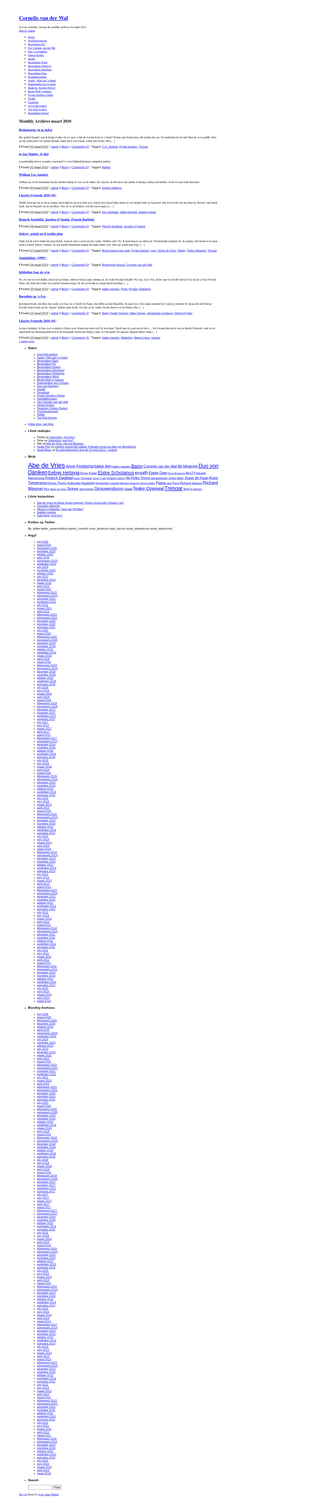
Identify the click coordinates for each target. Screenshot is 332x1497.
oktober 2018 (45, 678)
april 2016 (43, 769)
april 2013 (43, 883)
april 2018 (43, 697)
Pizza (175, 483)
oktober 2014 (45, 826)
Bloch (65, 146)
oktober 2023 (45, 573)
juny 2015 (43, 801)
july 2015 (42, 798)
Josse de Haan (197, 478)
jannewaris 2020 (47, 640)
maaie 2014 (44, 842)
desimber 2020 (46, 621)
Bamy (105, 313)
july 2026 (42, 541)
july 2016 (42, 760)
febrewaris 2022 (47, 592)
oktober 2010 (45, 979)
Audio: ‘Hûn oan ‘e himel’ (42, 80)
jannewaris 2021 (47, 617)
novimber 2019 (46, 646)
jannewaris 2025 (47, 560)
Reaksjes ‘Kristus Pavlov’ (42, 87)
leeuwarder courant (107, 483)
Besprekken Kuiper (38, 113)
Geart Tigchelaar (82, 478)
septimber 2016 (46, 754)
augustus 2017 (46, 719)
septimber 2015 (46, 792)
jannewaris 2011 (47, 969)
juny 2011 (43, 953)
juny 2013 (43, 877)
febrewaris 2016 (47, 776)
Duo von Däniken (37, 51)
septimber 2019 (46, 652)
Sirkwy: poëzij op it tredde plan (41, 233)
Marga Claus (142, 337)
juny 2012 (43, 915)
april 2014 (43, 845)
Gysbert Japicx (116, 478)
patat (169, 483)
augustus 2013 (46, 871)
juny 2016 (43, 763)
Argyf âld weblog (37, 105)
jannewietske (159, 478)
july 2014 (42, 836)
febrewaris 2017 (47, 738)
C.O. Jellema (110, 146)
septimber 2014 (46, 830)
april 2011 (43, 960)
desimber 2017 (46, 709)
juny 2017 (43, 725)
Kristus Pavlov (57, 483)
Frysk (124, 289)
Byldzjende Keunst (113, 265)
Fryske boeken (128, 146)
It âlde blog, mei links (41, 424)
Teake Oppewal (196, 250)
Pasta (161, 483)
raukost (155, 337)
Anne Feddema (80, 466)
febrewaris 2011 (47, 966)
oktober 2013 (45, 864)
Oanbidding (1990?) (33, 257)
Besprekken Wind (37, 62)
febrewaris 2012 (47, 928)
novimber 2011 (46, 937)
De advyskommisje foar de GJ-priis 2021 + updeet (86, 450)
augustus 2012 (46, 909)
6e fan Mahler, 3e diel (34, 154)
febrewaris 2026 (47, 548)
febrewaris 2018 (47, 703)
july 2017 (42, 722)
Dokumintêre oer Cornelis (42, 84)
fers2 (189, 473)
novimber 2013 (46, 861)
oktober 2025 (45, 554)
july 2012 (42, 912)
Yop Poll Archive (37, 109)
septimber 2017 (46, 716)
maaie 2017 (44, 728)
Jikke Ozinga (137, 313)
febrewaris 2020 (47, 636)
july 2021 (42, 605)
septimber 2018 (46, 681)
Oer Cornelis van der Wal (41, 48)
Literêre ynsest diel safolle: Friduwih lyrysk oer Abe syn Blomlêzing (95, 446)
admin (55, 146)
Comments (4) (80, 337)
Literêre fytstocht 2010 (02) (37, 195)
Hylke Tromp (140, 478)
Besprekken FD (36, 44)
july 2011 (42, 950)
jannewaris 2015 (47, 817)
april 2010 (43, 998)
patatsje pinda (147, 212)
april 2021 (43, 611)
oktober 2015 (45, 788)
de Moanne (188, 466)
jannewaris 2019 (47, 668)
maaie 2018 (44, 693)
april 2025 (43, 557)
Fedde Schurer (119, 313)
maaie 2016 (44, 766)
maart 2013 (44, 887)
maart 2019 (44, 662)
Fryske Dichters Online (40, 95)
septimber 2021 (46, 602)
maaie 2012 (44, 918)
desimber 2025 (46, 551)
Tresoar (143, 146)
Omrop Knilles (36, 55)
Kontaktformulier (37, 77)
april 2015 (43, 807)
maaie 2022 (44, 583)
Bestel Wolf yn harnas (39, 91)
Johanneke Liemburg (160, 313)
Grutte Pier (43, 446)
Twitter (31, 98)
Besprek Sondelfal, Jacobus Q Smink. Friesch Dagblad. (57, 219)
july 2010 (42, 988)
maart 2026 (44, 545)
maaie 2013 (44, 880)
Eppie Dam (158, 473)
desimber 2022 (46, 579)
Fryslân (133, 289)
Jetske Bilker (176, 478)
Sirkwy (181, 250)
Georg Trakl (99, 478)
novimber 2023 (46, 570)
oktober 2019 (45, 649)
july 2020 (42, 630)
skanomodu (86, 489)
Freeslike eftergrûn (48, 506)
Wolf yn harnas (192, 489)
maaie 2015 (44, 804)
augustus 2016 (46, 757)
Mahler (106, 167)
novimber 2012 (46, 899)
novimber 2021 (46, 598)
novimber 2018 (46, 674)
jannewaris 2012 (47, 931)
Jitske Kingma (128, 212)
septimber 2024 (46, 564)
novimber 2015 (46, 785)
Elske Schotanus (116, 472)
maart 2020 (44, 633)
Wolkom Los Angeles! (33, 174)
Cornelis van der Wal (43, 17)
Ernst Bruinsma (176, 473)
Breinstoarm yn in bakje (35, 129)
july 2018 (42, 687)
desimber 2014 (46, 820)
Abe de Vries (46, 465)
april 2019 (43, 659)
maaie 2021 (44, 608)
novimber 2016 (46, 747)
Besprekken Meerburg (40, 69)
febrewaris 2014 (47, 852)
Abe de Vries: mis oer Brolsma (64, 443)
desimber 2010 (46, 972)
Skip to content (27, 30)
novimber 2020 (46, 624)
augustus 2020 (46, 627)
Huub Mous (44, 450)
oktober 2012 (45, 902)
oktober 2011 (45, 940)
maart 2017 (44, 735)
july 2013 (42, 874)
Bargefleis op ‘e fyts (32, 296)
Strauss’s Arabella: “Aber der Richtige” (60, 509)
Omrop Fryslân (183, 313)
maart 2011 (44, 963)
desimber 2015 (46, 782)
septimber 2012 (46, 906)
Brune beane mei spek (116, 250)
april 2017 (43, 731)
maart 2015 (44, 811)
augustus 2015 (46, 795)
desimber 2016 (46, 744)
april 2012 (43, 921)
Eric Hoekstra (110, 212)
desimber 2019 (46, 643)
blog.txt (23, 1494)
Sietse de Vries (167, 250)
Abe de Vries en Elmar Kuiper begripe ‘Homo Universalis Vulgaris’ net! (80, 503)
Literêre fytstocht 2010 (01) (37, 320)
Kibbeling (145, 289)
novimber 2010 (46, 975)
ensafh (31, 58)
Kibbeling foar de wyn (34, 272)
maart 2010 (44, 1001)
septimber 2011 (46, 944)
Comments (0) (80, 146)
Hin (127, 478)
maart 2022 (44, 589)
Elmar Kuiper (88, 473)
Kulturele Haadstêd (81, 483)
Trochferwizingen (37, 40)
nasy (153, 250)
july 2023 (42, 576)
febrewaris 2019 (47, 665)
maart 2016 (44, 773)
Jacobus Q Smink (134, 226)
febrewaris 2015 (47, 814)
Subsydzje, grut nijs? (62, 437)
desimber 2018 (46, 671)
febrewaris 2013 (47, 890)
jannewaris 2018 (47, 706)
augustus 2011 (46, 947)
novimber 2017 (46, 712)
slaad (128, 489)
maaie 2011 (44, 956)
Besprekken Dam (37, 73)
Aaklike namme (46, 512)
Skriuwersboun (109, 488)
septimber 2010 (46, 982)
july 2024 (42, 567)
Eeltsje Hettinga (112, 188)
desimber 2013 (46, 858)
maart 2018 (44, 700)
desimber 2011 (46, 934)
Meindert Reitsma (129, 483)
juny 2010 (43, 991)
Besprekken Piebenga (39, 66)
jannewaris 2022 (47, 595)
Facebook (33, 102)
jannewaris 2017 (47, 741)
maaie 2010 (44, 994)
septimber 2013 (46, 868)
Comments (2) (80, 313)
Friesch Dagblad (112, 226)
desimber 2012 (46, 896)
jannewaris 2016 (47, 779)
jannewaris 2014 (47, 855)
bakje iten (103, 466)
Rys (46, 489)
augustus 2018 (46, 684)
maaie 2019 (44, 655)
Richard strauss (191, 483)
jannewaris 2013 (47, 893)
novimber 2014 (46, 823)
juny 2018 (43, 690)
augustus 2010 (46, 985)
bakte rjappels (110, 289)
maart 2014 (44, 849)
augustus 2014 (46, 833)
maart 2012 (44, 925)
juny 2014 (43, 839)
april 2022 (43, 586)
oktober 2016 (45, 750)
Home (31, 37)
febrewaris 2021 (47, 614)
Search (33, 1480)
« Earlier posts (26, 341)
